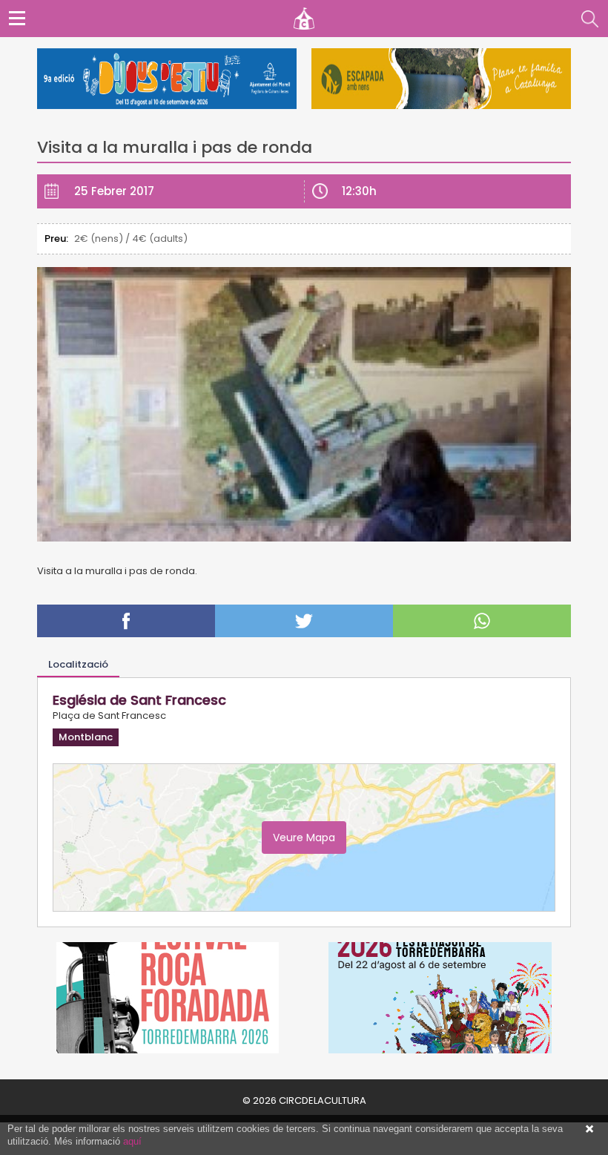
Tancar (589, 1129)
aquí (132, 1141)
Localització (78, 664)
